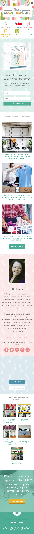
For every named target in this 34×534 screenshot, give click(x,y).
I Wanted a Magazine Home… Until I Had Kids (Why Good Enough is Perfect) (17, 156)
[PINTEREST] (22, 350)
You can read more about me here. (17, 337)
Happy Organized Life (17, 11)
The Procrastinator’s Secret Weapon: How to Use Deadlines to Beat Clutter (17, 197)
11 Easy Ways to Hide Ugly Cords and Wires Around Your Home (24, 441)
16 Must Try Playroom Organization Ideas (17, 462)
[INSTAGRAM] (17, 350)
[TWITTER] (12, 350)
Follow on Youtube (17, 388)
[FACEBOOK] (6, 350)
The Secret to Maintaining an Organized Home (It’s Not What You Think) (17, 238)
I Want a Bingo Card (17, 104)
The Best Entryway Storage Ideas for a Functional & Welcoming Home (9, 442)
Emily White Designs (17, 529)
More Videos (17, 381)
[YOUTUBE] (27, 350)
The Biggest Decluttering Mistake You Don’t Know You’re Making (9, 420)
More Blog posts (17, 246)
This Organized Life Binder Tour (24, 420)
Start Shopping (17, 501)
